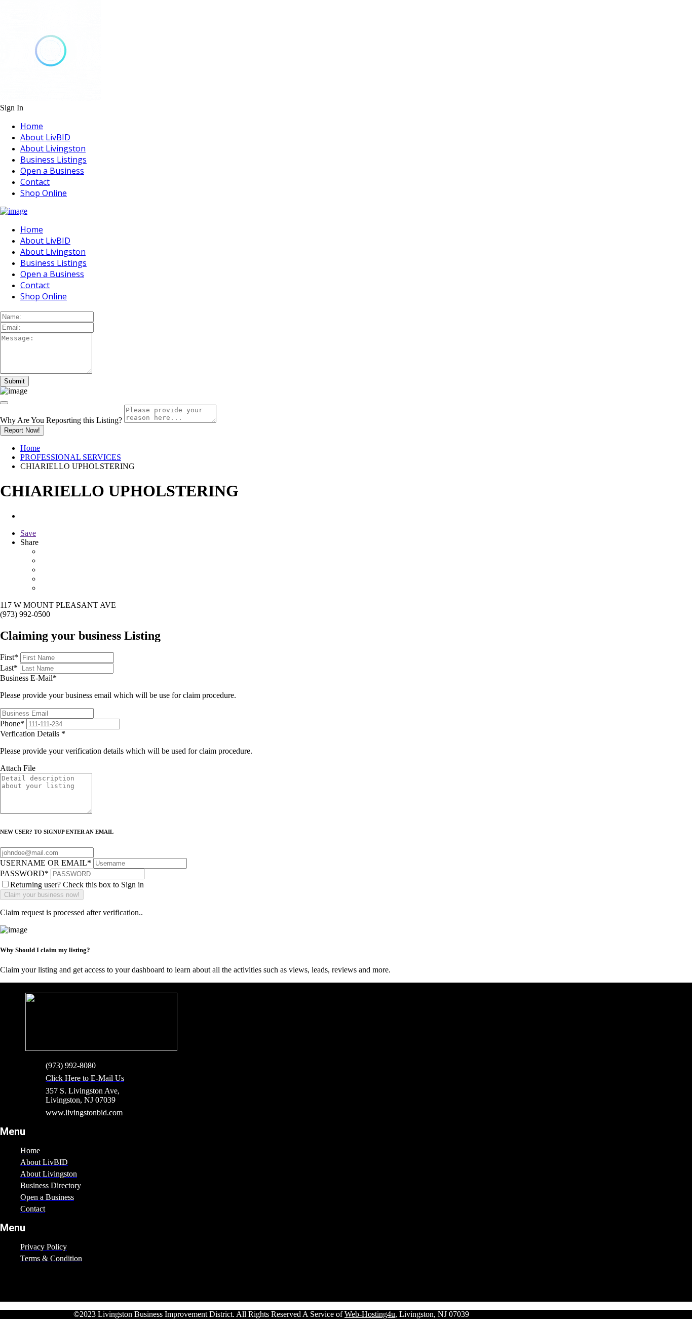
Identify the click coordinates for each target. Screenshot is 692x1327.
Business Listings (53, 159)
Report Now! (22, 430)
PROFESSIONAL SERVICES (70, 457)
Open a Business (52, 170)
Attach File (17, 768)
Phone (12, 723)
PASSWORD (24, 873)
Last (9, 668)
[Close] (4, 402)
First (9, 657)
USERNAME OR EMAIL (45, 862)
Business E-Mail (118, 686)
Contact (35, 181)
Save (28, 533)
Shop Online (43, 193)
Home (31, 126)
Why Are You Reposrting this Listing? (61, 420)
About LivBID (45, 137)
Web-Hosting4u (369, 1314)
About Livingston (53, 148)
